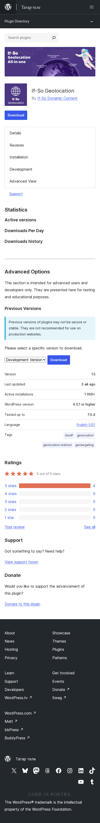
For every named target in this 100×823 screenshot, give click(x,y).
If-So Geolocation (53, 91)
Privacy (11, 657)
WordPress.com (20, 713)
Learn (9, 673)
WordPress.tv (18, 697)
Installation (19, 157)
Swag (59, 697)
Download (16, 115)
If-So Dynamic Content (57, 98)
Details (15, 133)
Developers (14, 689)
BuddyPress (17, 738)
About (10, 633)
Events (58, 681)
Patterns (59, 657)
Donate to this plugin (22, 604)
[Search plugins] (54, 37)
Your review (15, 527)
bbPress (14, 729)
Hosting (11, 649)
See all (89, 527)
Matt (11, 721)
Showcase (61, 633)
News (9, 641)
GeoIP (69, 435)
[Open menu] (92, 7)
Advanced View (23, 181)
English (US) (86, 425)
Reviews (17, 145)
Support (16, 193)
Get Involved (63, 673)
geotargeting (84, 445)
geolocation (85, 435)
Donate (61, 689)
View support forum (21, 562)
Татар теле (26, 759)
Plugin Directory (17, 21)
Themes (59, 641)
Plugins (58, 649)
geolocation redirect (57, 445)
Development (21, 169)
